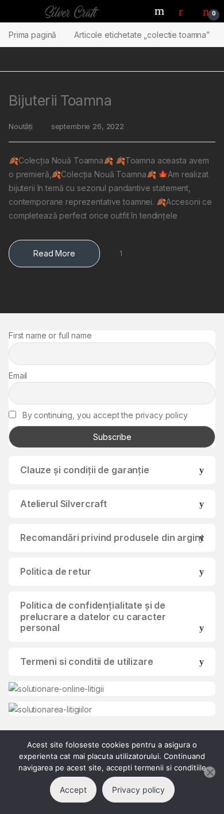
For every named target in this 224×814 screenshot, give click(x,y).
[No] (209, 772)
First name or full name (50, 335)
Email (18, 375)
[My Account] (185, 11)
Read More (54, 253)
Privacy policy (138, 789)
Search (161, 11)
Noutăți (21, 126)
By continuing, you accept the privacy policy (104, 415)
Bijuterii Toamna (60, 100)
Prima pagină (32, 35)
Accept (73, 789)
